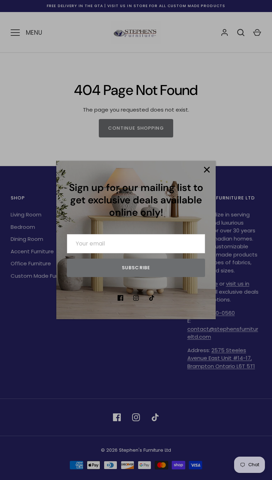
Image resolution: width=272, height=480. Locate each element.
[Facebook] (120, 298)
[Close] (207, 169)
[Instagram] (136, 298)
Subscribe (136, 267)
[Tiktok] (151, 298)
